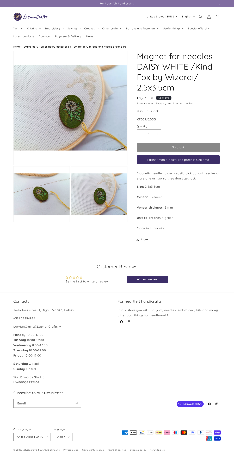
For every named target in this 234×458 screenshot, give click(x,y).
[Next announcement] (220, 3)
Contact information (93, 450)
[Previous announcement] (14, 3)
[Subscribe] (77, 403)
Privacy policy (71, 450)
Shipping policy (138, 450)
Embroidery (30, 46)
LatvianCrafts (29, 450)
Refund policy (157, 450)
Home (17, 46)
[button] (18, 29)
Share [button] (144, 239)
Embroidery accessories (56, 46)
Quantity (142, 126)
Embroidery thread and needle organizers (100, 46)
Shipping (161, 103)
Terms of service (117, 450)
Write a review (147, 279)
